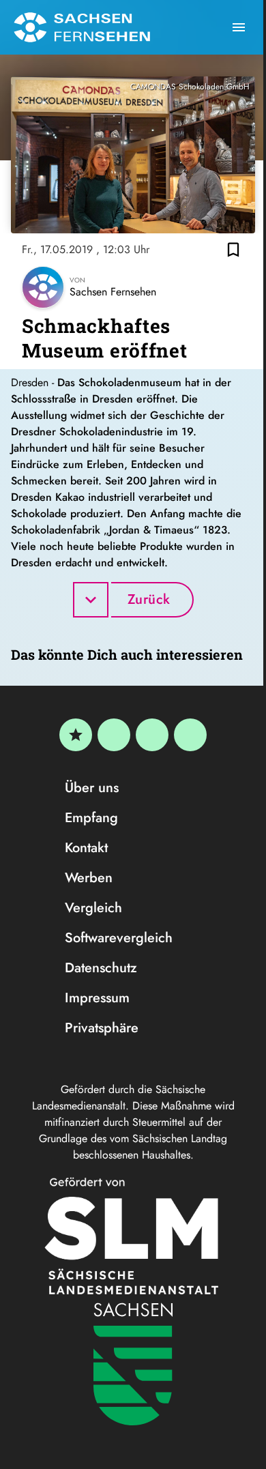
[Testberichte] (75, 734)
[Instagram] (152, 734)
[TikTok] (190, 734)
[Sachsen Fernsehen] (82, 27)
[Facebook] (114, 734)
